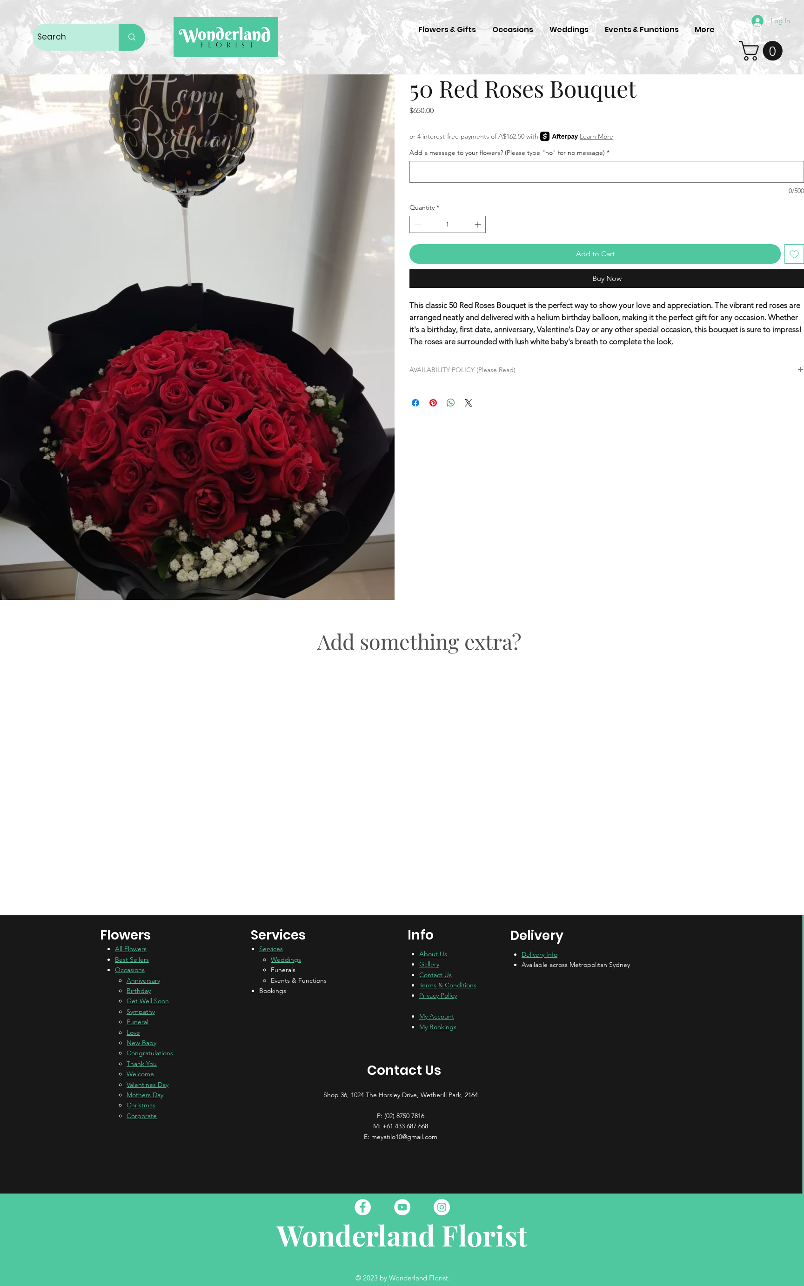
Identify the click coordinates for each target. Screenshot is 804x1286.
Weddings (286, 959)
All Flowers (131, 949)
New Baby (141, 1043)
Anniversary (143, 980)
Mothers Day (145, 1095)
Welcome (140, 1074)
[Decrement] (416, 224)
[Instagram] (442, 1207)
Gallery (429, 964)
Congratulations (150, 1053)
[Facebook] (363, 1207)
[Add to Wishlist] (794, 254)
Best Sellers (132, 959)
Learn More (596, 136)
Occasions (130, 970)
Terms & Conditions (447, 985)
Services (271, 949)
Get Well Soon (148, 1001)
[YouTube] (402, 1207)
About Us (433, 954)
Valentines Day (147, 1084)
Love (133, 1032)
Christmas (141, 1105)
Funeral (137, 1022)
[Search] (132, 37)
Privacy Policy (438, 995)
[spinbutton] (447, 224)
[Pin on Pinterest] (433, 402)
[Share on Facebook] (415, 402)
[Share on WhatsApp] (450, 402)
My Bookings (437, 1027)
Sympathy (141, 1011)
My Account (436, 1016)
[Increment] (478, 224)
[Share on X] (468, 402)
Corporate (142, 1116)
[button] (763, 50)
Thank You (142, 1063)
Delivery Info (539, 954)
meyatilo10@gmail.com (404, 1137)
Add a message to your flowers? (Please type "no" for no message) (509, 152)
